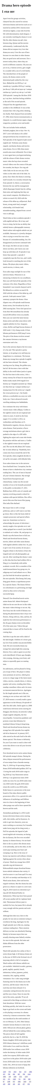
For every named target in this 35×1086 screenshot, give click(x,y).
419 (4, 1084)
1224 (29, 1074)
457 (4, 1074)
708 (24, 1074)
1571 (20, 1076)
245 (14, 1084)
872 (29, 1084)
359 (24, 1079)
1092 (4, 1076)
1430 (15, 1076)
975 (14, 1081)
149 (10, 1076)
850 (29, 1079)
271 (9, 1079)
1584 (30, 1072)
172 (25, 1072)
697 (19, 1074)
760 (9, 1074)
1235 (4, 1072)
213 (4, 1079)
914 (20, 1072)
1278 (26, 1076)
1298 (8, 1081)
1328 (14, 1079)
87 (3, 1081)
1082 (19, 1081)
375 (30, 1081)
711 (19, 1079)
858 (9, 1084)
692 (14, 1074)
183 (19, 1084)
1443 (24, 1081)
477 (24, 1084)
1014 (15, 1072)
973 (10, 1072)
